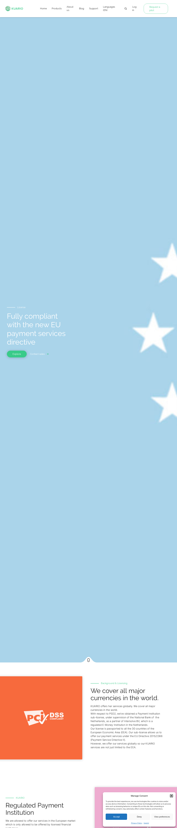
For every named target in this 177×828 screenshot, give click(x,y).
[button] (171, 795)
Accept (116, 817)
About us (70, 8)
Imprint (146, 823)
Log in (134, 8)
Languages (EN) (109, 8)
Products (57, 8)
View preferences (162, 817)
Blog (81, 8)
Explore (17, 354)
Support (93, 8)
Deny (139, 817)
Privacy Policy (136, 823)
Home (43, 8)
